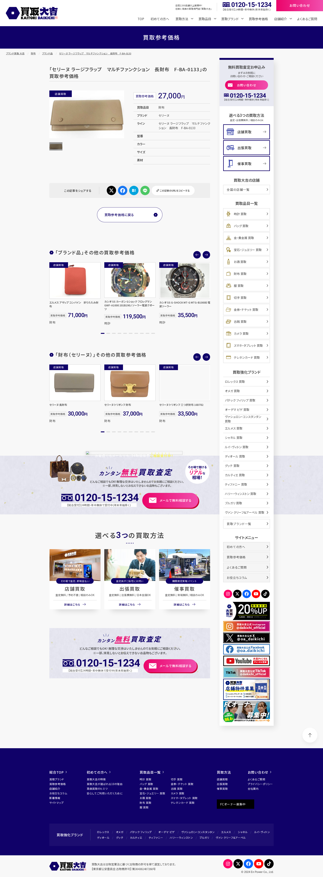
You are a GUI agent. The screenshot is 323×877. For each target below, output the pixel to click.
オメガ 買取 (232, 391)
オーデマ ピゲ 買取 (237, 409)
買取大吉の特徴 (96, 779)
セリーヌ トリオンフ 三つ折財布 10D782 (181, 405)
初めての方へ (159, 18)
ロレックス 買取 (235, 381)
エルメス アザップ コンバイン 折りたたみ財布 (74, 304)
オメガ (119, 832)
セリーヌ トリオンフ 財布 (117, 405)
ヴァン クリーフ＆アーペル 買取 (244, 512)
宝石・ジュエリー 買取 (248, 249)
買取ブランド (56, 779)
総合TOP (56, 772)
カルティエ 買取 (235, 475)
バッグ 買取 (241, 226)
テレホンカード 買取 (247, 357)
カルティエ (136, 837)
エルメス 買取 (233, 428)
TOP (141, 18)
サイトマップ (56, 802)
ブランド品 (47, 53)
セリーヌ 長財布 (58, 405)
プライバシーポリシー (260, 784)
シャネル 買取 (233, 437)
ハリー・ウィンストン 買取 (240, 493)
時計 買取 (240, 214)
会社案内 (253, 788)
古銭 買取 (240, 321)
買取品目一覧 (150, 772)
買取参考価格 (258, 18)
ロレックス (103, 832)
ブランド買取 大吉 (15, 53)
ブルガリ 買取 (233, 503)
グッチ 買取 (232, 465)
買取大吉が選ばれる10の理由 (105, 784)
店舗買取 (75, 588)
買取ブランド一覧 (239, 523)
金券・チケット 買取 (246, 309)
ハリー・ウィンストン (181, 837)
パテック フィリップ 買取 (240, 400)
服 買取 (239, 285)
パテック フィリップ (141, 832)
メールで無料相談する (176, 500)
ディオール (103, 837)
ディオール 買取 (235, 456)
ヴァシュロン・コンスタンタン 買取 (243, 418)
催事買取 (184, 588)
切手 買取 (240, 297)
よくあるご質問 (307, 18)
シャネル (243, 832)
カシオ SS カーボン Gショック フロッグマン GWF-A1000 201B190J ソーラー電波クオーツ (129, 305)
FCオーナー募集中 (233, 804)
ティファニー (156, 837)
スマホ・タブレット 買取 (248, 345)
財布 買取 (240, 273)
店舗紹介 (54, 788)
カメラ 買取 (241, 333)
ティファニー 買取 (236, 484)
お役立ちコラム (237, 577)
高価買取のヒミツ (97, 788)
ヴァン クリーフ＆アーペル (231, 837)
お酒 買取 (240, 261)
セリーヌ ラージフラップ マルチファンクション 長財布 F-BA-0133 (95, 53)
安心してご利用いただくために (105, 793)
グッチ (119, 837)
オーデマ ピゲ (166, 832)
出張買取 (129, 588)
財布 (33, 53)
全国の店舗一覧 (238, 189)
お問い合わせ (246, 85)
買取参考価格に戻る (119, 214)
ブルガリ (204, 837)
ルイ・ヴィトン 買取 (236, 447)
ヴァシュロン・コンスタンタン (198, 832)
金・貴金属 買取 (244, 238)
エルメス (226, 832)
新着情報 (54, 798)
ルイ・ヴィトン (262, 832)
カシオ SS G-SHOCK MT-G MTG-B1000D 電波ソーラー (184, 304)
